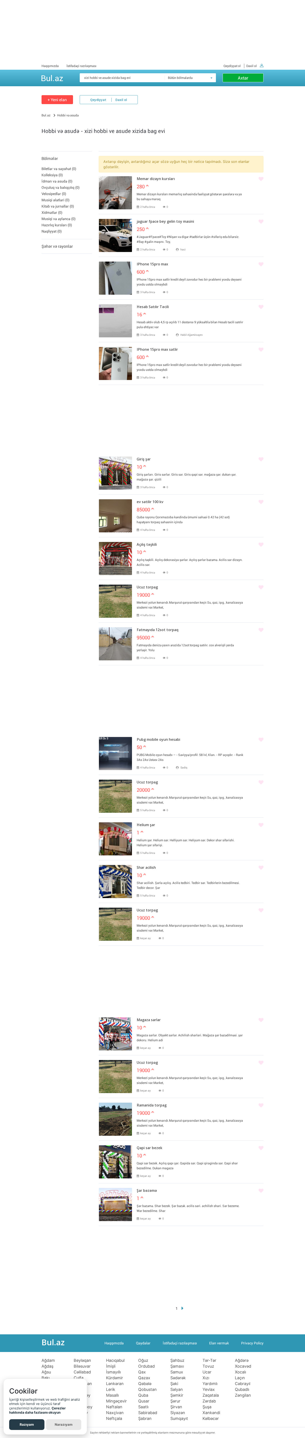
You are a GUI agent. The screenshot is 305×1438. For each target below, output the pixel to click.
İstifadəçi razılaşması (81, 66)
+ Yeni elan (57, 99)
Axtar (243, 78)
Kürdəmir (114, 1378)
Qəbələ (144, 1383)
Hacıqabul (115, 1360)
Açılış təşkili (147, 545)
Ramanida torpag (152, 1105)
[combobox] (190, 77)
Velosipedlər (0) (54, 194)
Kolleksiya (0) (52, 175)
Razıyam (27, 1424)
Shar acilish (146, 868)
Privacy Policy (252, 1343)
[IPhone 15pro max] (115, 278)
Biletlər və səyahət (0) (59, 169)
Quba (143, 1395)
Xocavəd (243, 1366)
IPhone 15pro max (152, 264)
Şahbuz (177, 1360)
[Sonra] (182, 1308)
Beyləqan (82, 1360)
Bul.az (52, 77)
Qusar (143, 1401)
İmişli (110, 1366)
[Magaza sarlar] (115, 1034)
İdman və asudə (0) (57, 181)
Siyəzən (177, 1413)
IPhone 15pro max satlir (157, 350)
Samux (176, 1372)
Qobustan (147, 1389)
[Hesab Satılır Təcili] (115, 321)
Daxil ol (251, 66)
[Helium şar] (115, 839)
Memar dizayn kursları (156, 179)
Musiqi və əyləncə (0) (58, 219)
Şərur (175, 1401)
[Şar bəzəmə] (115, 1204)
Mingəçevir (116, 1401)
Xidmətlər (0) (52, 212)
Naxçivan (115, 1413)
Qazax (144, 1378)
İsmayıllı (113, 1372)
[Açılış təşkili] (115, 558)
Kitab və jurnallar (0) (58, 206)
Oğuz (143, 1360)
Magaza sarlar (149, 1020)
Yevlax (209, 1389)
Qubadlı (242, 1389)
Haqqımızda (50, 66)
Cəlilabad (82, 1372)
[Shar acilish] (115, 881)
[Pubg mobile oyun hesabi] (115, 753)
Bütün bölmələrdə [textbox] (180, 78)
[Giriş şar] (115, 473)
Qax (142, 1372)
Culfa (79, 1378)
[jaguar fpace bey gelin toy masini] (115, 235)
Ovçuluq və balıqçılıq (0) (60, 187)
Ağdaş (47, 1366)
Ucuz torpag (147, 587)
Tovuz (208, 1366)
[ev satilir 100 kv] (115, 516)
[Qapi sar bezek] (115, 1162)
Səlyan (176, 1389)
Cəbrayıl (242, 1383)
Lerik (110, 1389)
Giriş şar (144, 459)
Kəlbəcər (211, 1418)
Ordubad (146, 1366)
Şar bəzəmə (147, 1191)
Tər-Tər (209, 1360)
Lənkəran (115, 1383)
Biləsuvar (82, 1366)
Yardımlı (210, 1383)
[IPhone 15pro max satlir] (115, 363)
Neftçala (114, 1418)
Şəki (174, 1383)
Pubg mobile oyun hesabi (158, 740)
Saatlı (143, 1407)
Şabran (145, 1418)
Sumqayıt (179, 1418)
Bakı (46, 1378)
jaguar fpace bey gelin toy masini (165, 222)
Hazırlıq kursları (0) (57, 225)
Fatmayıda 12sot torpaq (157, 630)
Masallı (112, 1395)
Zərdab (209, 1401)
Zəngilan (243, 1395)
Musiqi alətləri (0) (55, 200)
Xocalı (240, 1372)
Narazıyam (64, 1424)
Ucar (207, 1372)
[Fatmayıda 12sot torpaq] (115, 644)
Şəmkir (176, 1395)
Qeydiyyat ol (232, 66)
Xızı (206, 1378)
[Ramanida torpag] (115, 1119)
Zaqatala (211, 1395)
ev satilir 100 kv (150, 502)
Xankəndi (211, 1413)
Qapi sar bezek (149, 1148)
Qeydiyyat (98, 100)
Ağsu (46, 1372)
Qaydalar (143, 1343)
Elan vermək (219, 1343)
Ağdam (48, 1360)
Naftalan (114, 1407)
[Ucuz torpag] (115, 601)
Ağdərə (242, 1360)
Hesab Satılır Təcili (153, 307)
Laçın (240, 1378)
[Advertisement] (152, 31)
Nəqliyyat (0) (52, 231)
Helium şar (146, 825)
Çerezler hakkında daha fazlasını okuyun (37, 1410)
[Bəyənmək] (261, 179)
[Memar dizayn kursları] (115, 193)
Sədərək (178, 1378)
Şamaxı (177, 1366)
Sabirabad (147, 1413)
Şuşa (207, 1407)
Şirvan (176, 1407)
